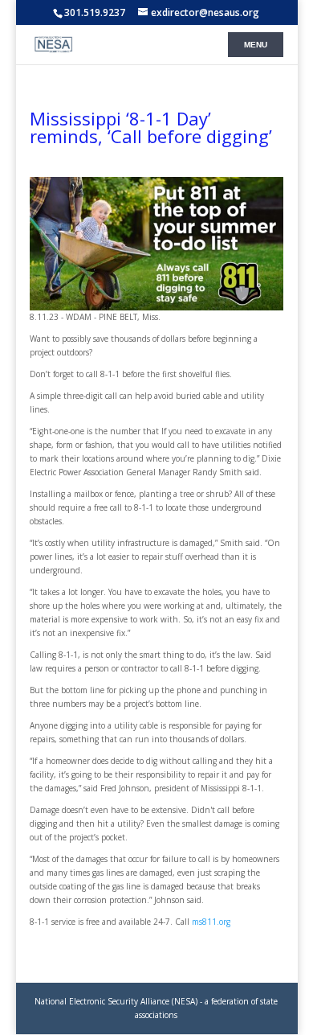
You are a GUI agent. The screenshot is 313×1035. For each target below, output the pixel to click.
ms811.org (211, 921)
